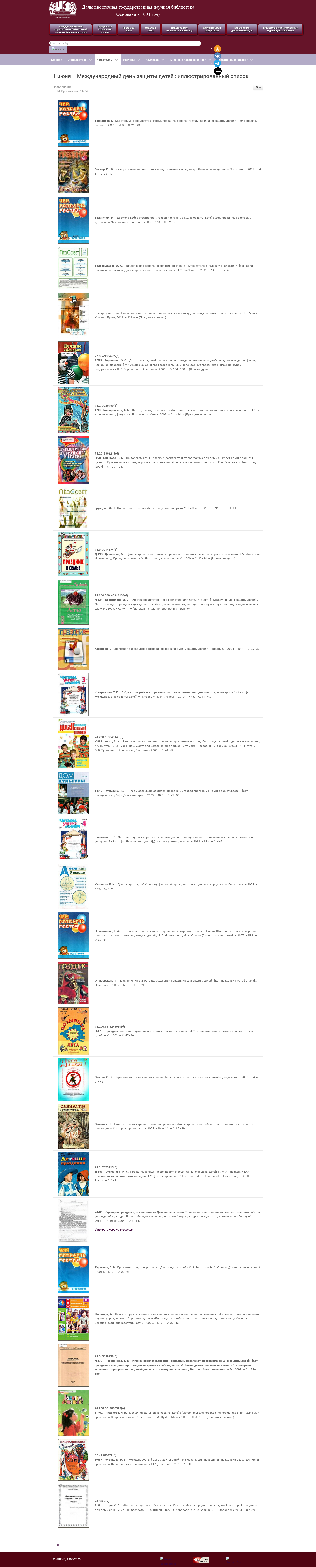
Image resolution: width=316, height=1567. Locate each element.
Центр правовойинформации (212, 29)
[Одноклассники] (217, 48)
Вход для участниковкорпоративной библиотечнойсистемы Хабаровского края (70, 29)
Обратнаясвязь (150, 29)
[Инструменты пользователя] (258, 87)
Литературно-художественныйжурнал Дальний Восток (280, 29)
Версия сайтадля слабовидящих (241, 29)
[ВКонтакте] (217, 56)
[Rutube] (218, 71)
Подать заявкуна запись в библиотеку (179, 29)
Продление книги (129, 29)
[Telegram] (217, 63)
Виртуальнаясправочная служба (105, 29)
